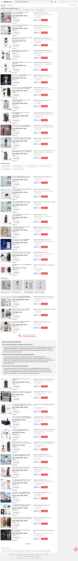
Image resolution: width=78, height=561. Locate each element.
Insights (46, 554)
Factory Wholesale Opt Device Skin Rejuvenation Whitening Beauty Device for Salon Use (22, 417)
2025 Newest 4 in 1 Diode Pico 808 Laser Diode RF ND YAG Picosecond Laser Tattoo (21, 392)
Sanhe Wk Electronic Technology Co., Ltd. (43, 125)
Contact (37, 556)
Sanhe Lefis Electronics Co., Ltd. (40, 13)
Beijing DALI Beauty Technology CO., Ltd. (42, 138)
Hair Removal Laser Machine (40, 10)
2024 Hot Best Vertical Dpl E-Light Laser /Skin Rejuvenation (22, 151)
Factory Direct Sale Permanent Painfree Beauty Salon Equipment (22, 75)
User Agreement (25, 556)
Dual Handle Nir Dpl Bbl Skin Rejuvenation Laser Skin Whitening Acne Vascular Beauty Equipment (21, 455)
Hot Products (12, 554)
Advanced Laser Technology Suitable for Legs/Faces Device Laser (20, 430)
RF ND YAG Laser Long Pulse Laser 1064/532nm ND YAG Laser (22, 297)
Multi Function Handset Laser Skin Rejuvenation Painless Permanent (21, 442)
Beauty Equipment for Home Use (22, 265)
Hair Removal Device (24, 166)
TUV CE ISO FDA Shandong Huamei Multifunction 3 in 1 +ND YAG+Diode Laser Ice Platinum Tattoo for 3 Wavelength (22, 518)
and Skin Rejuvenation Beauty (21, 379)
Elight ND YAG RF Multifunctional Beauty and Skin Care (21, 51)
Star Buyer (37, 554)
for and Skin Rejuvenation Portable (21, 113)
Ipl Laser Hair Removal (18, 10)
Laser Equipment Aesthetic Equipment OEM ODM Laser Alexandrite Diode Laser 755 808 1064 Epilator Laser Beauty (22, 405)
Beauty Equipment (28, 551)
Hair (32, 166)
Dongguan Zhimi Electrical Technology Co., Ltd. (44, 429)
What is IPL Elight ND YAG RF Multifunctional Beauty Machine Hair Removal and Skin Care (29, 292)
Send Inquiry (16, 20)
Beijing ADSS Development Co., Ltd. (41, 189)
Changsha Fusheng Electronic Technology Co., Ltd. (44, 265)
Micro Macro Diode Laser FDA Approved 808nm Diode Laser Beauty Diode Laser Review (22, 88)
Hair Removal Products (10, 10)
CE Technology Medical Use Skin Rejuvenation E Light (21, 215)
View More (28, 544)
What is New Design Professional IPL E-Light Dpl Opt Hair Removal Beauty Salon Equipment (17, 292)
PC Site (42, 554)
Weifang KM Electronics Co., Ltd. (41, 87)
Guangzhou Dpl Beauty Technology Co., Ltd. (43, 417)
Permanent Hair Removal (7, 551)
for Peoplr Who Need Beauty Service (22, 63)
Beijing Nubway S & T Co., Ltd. (40, 214)
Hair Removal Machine (38, 551)
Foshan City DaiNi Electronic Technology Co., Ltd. (43, 531)
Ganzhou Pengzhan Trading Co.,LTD (41, 505)
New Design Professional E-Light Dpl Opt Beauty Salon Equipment (22, 38)
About (19, 556)
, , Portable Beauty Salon (21, 101)
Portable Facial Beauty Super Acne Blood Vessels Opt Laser (21, 493)
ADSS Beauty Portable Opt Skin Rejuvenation (22, 190)
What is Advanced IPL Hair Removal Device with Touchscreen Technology (6, 292)
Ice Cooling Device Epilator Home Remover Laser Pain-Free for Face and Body (22, 505)
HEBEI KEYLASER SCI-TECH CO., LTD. (42, 227)
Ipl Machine (14, 166)
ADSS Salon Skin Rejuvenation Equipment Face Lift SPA (21, 240)
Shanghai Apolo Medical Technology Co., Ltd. (43, 113)
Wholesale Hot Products (29, 554)
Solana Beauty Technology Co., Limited (42, 391)
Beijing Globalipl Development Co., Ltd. (42, 38)
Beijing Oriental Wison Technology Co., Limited (44, 202)
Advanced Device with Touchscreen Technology (20, 13)
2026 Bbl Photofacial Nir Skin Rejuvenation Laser (21, 227)
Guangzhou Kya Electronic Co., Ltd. (41, 480)
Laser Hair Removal (26, 10)
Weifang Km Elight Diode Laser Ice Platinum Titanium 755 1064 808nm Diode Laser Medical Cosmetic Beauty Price (21, 252)
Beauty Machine (47, 551)
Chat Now (38, 20)
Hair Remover (32, 10)
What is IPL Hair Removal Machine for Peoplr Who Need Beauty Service (40, 292)
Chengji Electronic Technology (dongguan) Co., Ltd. (44, 405)
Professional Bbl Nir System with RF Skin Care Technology (21, 322)
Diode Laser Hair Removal (7, 169)
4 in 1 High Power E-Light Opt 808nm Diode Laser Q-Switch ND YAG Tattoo (21, 480)
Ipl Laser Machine (5, 166)
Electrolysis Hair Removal (18, 551)
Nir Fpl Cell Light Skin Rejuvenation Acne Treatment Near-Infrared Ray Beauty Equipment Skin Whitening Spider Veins (21, 309)
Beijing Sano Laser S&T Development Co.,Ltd (43, 150)
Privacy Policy (32, 556)
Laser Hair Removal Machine (41, 166)
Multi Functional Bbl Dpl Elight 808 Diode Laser (21, 531)
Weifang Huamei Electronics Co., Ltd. (42, 100)
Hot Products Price (20, 554)
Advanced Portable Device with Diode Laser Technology (22, 26)
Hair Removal (3, 10)
